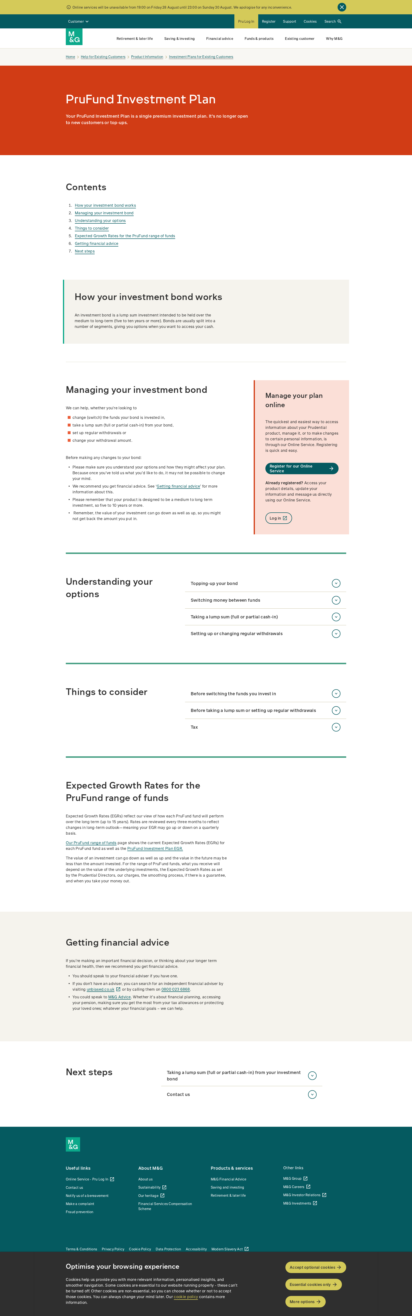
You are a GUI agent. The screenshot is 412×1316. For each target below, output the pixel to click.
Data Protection (168, 1249)
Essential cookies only (310, 1284)
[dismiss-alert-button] (342, 7)
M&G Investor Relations (301, 1194)
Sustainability (149, 1187)
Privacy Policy (113, 1249)
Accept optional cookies (312, 1267)
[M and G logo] (74, 36)
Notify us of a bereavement (87, 1195)
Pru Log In (246, 21)
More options (302, 1301)
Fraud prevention (79, 1211)
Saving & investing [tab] (179, 38)
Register (269, 21)
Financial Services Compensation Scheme (165, 1206)
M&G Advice (119, 997)
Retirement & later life (228, 1195)
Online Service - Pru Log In (87, 1179)
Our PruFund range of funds (91, 842)
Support (289, 21)
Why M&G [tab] (334, 38)
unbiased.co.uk (100, 989)
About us (145, 1179)
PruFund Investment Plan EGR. (155, 848)
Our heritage (148, 1195)
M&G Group (292, 1178)
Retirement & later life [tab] (135, 38)
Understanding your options (100, 220)
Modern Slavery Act (227, 1249)
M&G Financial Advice (229, 1179)
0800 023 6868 (175, 989)
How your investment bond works (105, 205)
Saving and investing (227, 1187)
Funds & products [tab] (259, 38)
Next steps (85, 251)
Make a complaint (80, 1203)
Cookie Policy (140, 1249)
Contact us (74, 1187)
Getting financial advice (96, 243)
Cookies (310, 21)
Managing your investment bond (104, 213)
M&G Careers (293, 1186)
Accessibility (196, 1249)
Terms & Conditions (81, 1249)
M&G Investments (297, 1203)
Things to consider (92, 228)
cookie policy (186, 1296)
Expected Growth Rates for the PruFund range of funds (125, 235)
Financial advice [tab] (219, 38)
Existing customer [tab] (299, 38)
